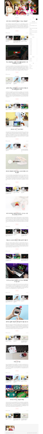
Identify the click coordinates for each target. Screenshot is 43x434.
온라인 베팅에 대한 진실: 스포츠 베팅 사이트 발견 (17, 171)
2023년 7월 (30, 46)
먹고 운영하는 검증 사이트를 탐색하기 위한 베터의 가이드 (17, 62)
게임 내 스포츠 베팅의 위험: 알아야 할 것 (17, 240)
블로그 (17, 15)
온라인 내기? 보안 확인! (8, 109)
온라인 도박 (24, 15)
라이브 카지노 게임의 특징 (24, 109)
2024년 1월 (30, 42)
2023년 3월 (30, 50)
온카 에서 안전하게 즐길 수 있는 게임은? (17, 21)
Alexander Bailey (8, 74)
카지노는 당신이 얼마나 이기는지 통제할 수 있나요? (17, 280)
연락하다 (28, 15)
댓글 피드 (30, 67)
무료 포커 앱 (22, 82)
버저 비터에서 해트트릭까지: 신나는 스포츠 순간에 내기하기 (24, 150)
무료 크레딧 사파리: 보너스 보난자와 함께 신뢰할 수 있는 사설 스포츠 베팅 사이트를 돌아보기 (33, 32)
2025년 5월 (30, 38)
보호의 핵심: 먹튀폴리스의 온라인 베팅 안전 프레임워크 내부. (17, 88)
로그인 (30, 64)
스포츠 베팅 (30, 58)
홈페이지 (15, 15)
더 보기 (17, 72)
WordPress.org (30, 68)
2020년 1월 (30, 54)
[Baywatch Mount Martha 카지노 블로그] (21, 7)
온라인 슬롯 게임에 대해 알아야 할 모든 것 (17, 321)
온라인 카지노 (20, 15)
